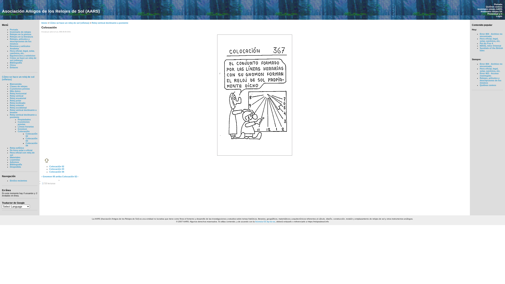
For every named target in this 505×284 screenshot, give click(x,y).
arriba (59, 176)
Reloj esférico (17, 148)
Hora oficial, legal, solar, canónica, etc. (22, 52)
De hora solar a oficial (21, 150)
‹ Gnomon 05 (48, 176)
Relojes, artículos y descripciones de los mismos (20, 41)
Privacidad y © (494, 14)
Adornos (14, 162)
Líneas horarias (26, 126)
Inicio (44, 23)
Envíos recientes (18, 180)
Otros (13, 65)
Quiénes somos (494, 7)
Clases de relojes (18, 86)
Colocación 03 (56, 169)
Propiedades (24, 119)
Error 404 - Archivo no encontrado (491, 35)
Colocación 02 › (70, 176)
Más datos (15, 91)
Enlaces (14, 67)
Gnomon (22, 129)
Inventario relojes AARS (490, 9)
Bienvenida (16, 84)
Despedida (15, 167)
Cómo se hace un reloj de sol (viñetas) (69, 23)
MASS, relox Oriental (490, 46)
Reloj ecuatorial (18, 98)
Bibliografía (16, 63)
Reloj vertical (16, 96)
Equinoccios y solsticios (22, 55)
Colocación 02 (56, 166)
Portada (498, 4)
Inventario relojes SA (491, 11)
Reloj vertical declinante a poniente (110, 23)
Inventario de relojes (20, 32)
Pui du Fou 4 (486, 43)
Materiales (15, 157)
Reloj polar (15, 100)
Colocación (24, 131)
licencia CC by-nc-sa (265, 221)
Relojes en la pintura (20, 34)
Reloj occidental (18, 107)
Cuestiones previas (20, 89)
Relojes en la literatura (21, 37)
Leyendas (15, 160)
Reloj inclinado (17, 103)
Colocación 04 (56, 172)
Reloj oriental (17, 105)
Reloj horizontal (18, 93)
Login (499, 16)
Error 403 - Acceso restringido (489, 74)
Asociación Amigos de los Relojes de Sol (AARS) (51, 11)
